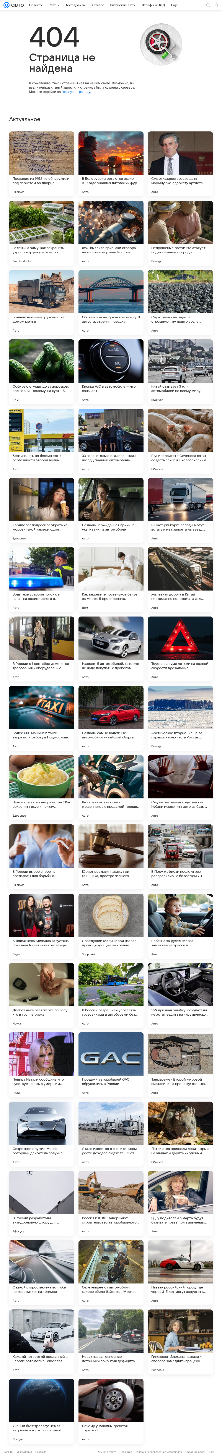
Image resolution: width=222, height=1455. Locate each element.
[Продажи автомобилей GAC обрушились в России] (111, 1064)
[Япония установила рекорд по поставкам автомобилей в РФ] (180, 1411)
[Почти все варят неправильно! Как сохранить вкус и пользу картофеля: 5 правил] (41, 787)
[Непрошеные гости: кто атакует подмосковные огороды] (180, 233)
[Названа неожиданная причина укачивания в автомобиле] (111, 510)
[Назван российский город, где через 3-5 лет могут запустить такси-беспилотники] (180, 1272)
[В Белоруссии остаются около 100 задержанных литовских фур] (111, 163)
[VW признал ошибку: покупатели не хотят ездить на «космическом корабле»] (180, 995)
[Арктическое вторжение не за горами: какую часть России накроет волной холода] (180, 718)
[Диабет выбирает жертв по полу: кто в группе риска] (41, 995)
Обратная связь (195, 1451)
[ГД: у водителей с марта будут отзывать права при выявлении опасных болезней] (180, 1203)
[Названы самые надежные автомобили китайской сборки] (111, 718)
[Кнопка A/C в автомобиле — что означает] (111, 371)
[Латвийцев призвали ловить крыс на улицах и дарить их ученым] (180, 1134)
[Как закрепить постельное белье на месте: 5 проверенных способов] (111, 579)
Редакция (126, 1451)
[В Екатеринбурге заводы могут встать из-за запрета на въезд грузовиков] (180, 510)
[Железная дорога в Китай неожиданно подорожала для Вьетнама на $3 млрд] (180, 579)
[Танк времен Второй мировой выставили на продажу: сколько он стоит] (180, 1064)
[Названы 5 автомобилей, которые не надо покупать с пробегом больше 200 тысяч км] (111, 649)
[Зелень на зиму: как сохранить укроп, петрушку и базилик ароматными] (41, 233)
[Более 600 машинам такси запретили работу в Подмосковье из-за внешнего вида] (41, 718)
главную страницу (76, 92)
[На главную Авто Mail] (17, 5)
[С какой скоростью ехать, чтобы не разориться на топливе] (41, 1272)
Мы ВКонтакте (107, 1451)
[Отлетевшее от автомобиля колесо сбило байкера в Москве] (111, 1272)
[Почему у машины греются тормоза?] (111, 1411)
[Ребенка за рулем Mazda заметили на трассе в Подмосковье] (180, 926)
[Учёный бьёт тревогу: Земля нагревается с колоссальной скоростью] (41, 1411)
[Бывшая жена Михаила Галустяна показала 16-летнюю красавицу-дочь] (41, 926)
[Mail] (6, 5)
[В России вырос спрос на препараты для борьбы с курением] (41, 856)
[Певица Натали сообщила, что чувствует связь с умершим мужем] (41, 1064)
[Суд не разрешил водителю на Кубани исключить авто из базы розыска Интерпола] (180, 787)
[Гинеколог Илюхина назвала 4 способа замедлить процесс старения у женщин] (180, 1341)
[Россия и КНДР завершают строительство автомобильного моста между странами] (111, 1203)
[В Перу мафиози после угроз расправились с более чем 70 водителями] (180, 856)
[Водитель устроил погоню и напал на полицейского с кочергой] (41, 579)
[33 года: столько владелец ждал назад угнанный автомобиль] (111, 441)
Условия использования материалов (158, 1451)
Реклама (40, 1451)
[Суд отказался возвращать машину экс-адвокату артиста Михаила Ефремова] (180, 163)
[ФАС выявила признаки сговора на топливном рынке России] (111, 233)
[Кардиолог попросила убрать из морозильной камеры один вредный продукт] (41, 510)
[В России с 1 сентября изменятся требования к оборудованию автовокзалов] (41, 649)
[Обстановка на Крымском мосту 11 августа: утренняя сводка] (111, 302)
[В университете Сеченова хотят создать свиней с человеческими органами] (180, 441)
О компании (24, 1451)
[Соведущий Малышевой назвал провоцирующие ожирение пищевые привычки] (111, 926)
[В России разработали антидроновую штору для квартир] (41, 1203)
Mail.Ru (8, 1451)
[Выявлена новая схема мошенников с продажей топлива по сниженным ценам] (111, 787)
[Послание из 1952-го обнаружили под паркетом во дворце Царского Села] (41, 163)
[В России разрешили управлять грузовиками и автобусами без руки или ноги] (111, 995)
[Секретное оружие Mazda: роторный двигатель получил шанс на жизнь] (41, 1134)
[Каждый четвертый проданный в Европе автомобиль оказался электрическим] (41, 1341)
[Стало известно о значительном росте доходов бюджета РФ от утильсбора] (111, 1134)
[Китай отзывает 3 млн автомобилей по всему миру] (180, 371)
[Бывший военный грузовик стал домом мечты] (41, 302)
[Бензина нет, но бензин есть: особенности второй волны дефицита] (41, 441)
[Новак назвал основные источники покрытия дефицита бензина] (111, 1341)
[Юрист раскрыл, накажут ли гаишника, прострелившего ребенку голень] (111, 856)
